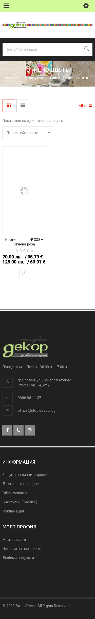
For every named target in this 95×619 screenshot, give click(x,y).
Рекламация (13, 511)
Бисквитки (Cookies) (20, 502)
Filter (83, 106)
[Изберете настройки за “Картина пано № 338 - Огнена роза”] (24, 273)
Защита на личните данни (25, 475)
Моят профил (14, 540)
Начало (11, 77)
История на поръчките (22, 549)
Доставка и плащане (21, 484)
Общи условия (15, 493)
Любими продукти (18, 558)
